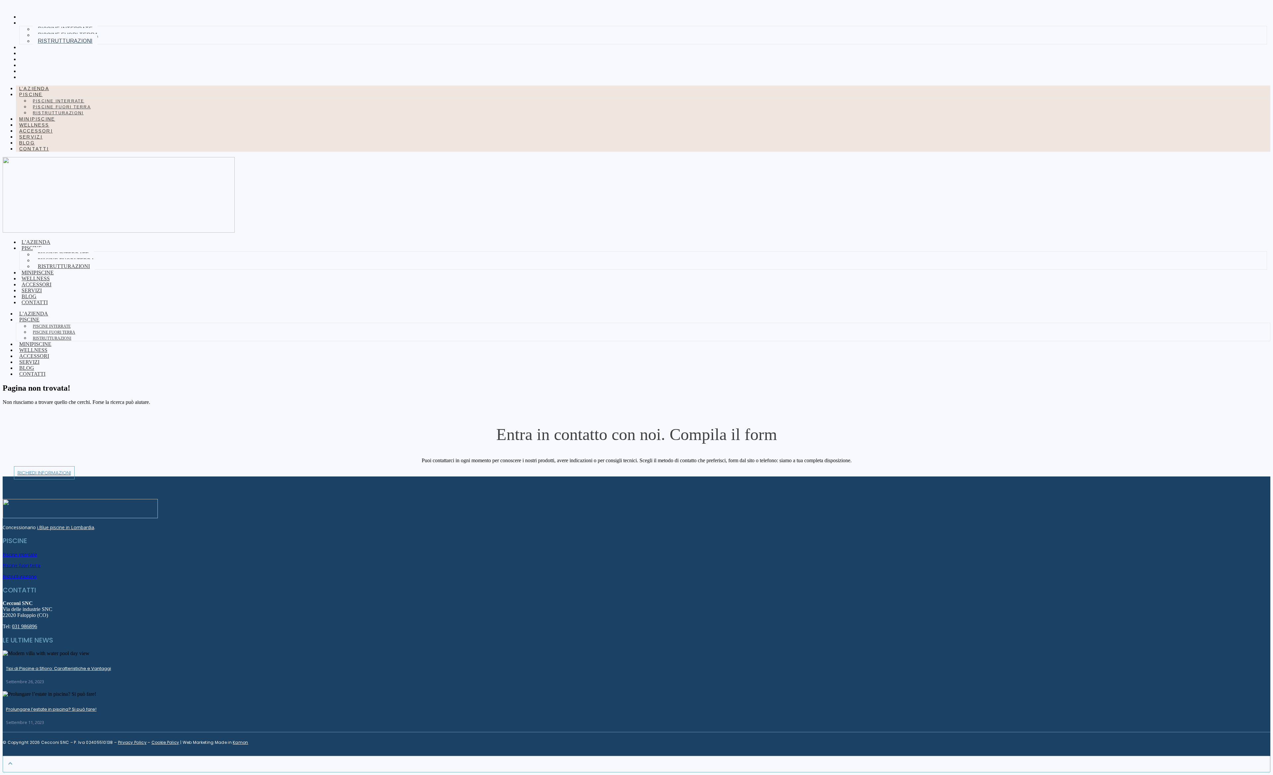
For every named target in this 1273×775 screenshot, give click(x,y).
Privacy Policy (132, 742)
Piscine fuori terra (62, 107)
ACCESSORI (38, 59)
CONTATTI (36, 77)
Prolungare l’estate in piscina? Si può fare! (51, 709)
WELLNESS (37, 53)
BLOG (29, 71)
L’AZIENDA (36, 17)
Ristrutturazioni (65, 41)
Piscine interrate (58, 101)
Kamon (240, 742)
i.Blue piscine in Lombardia (65, 527)
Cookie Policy (165, 742)
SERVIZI (33, 65)
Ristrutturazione (20, 576)
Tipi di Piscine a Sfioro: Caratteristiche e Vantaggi (58, 668)
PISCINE (30, 94)
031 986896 (24, 626)
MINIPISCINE (39, 47)
